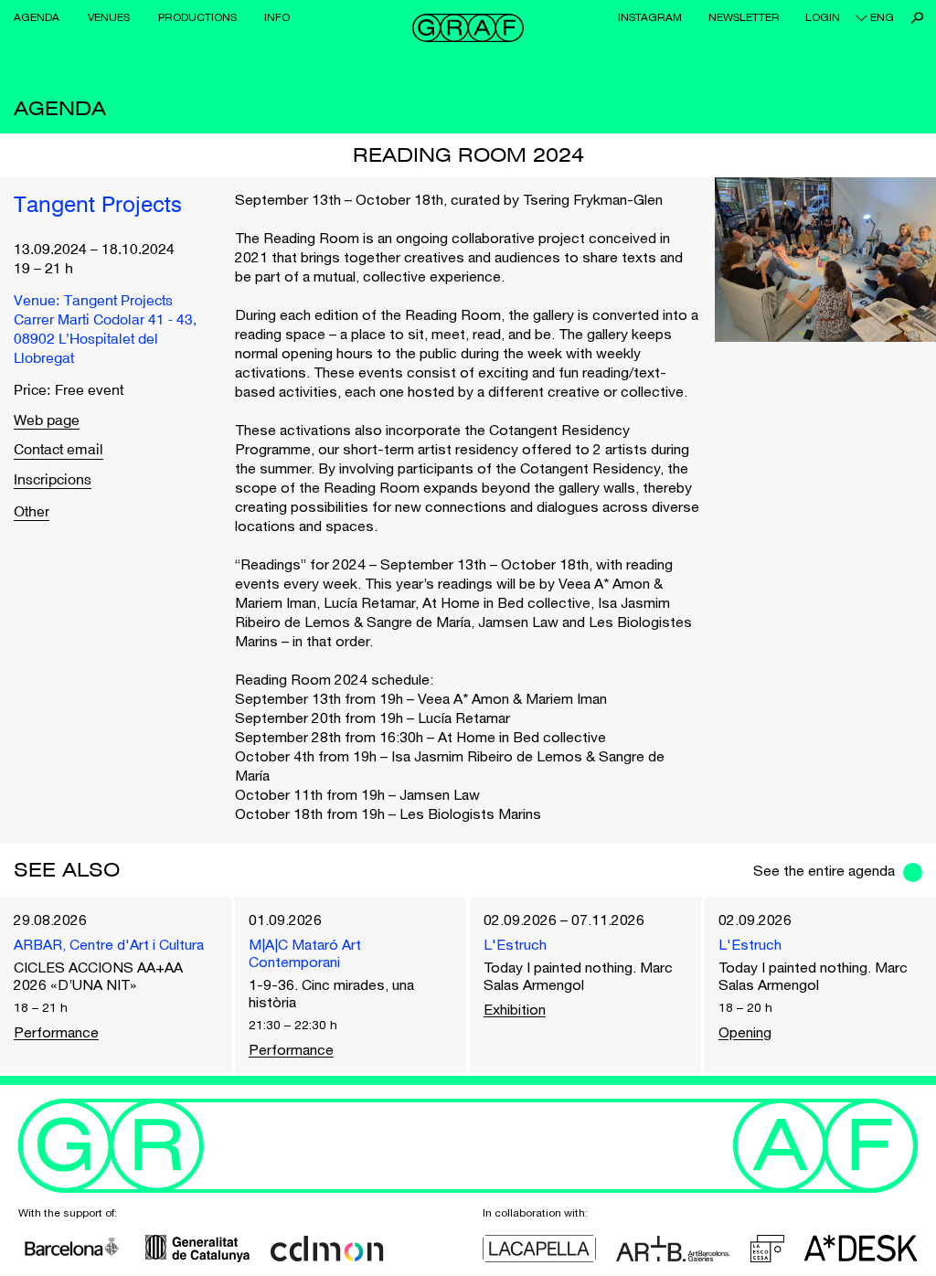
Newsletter (744, 17)
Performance (56, 1032)
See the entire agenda (824, 870)
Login (822, 17)
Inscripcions (52, 481)
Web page (47, 422)
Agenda (36, 17)
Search (917, 17)
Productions (197, 17)
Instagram (650, 17)
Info (277, 17)
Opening (744, 1032)
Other (31, 512)
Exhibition (515, 1009)
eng (882, 17)
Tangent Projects (98, 207)
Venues (109, 17)
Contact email (58, 451)
